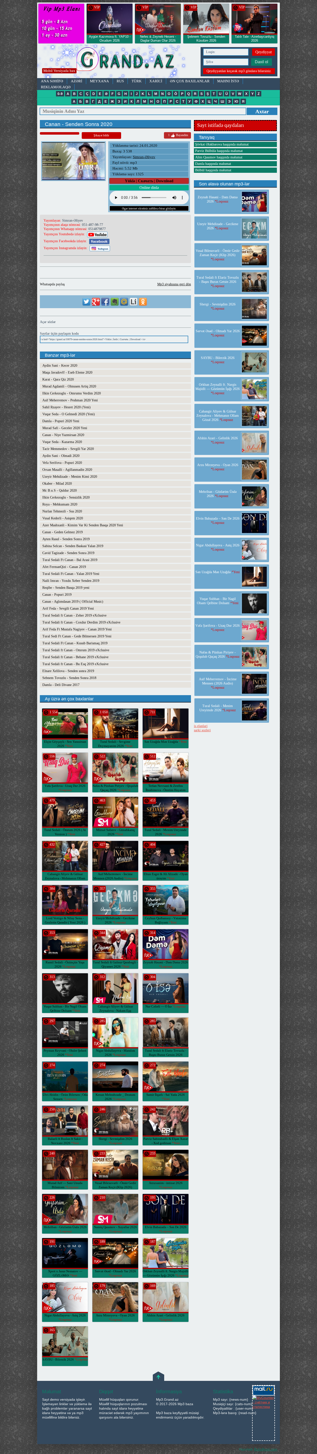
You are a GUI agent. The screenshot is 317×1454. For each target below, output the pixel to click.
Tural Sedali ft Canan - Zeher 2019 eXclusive (74, 615)
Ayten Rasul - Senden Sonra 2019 (66, 539)
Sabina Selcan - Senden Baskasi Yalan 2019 (72, 546)
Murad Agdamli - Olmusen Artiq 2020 (69, 386)
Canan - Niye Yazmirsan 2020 (63, 435)
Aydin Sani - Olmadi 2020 (60, 456)
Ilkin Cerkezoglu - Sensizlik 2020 (66, 497)
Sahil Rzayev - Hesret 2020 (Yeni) (66, 407)
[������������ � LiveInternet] (133, 302)
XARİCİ (155, 81)
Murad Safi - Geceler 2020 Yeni (64, 428)
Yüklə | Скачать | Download (149, 181)
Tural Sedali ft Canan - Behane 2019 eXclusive (75, 657)
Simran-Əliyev (144, 157)
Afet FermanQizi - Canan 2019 (64, 567)
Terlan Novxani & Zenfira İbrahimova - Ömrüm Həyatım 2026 (165, 790)
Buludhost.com (265, 1449)
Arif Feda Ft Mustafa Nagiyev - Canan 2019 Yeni (77, 629)
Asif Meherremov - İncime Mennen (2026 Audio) (218, 683)
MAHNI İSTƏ (228, 81)
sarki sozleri (202, 730)
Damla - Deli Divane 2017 (60, 685)
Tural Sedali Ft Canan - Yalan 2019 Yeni (70, 574)
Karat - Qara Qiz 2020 (58, 379)
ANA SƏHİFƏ (52, 81)
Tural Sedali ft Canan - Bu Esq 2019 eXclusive (75, 664)
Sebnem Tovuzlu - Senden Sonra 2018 (69, 678)
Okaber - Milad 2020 (57, 483)
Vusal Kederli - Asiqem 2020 (62, 518)
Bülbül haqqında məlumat (213, 170)
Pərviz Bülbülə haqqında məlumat (219, 151)
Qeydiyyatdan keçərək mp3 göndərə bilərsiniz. (239, 71)
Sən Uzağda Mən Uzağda (165, 741)
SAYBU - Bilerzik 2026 (65, 1359)
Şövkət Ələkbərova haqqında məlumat (222, 144)
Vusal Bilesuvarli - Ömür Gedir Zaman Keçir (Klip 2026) (115, 1187)
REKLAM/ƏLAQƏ (56, 87)
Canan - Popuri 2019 (57, 594)
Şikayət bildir (101, 135)
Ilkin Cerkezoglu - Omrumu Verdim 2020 (71, 393)
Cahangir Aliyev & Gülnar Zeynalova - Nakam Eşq (115, 1011)
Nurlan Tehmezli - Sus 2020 (62, 511)
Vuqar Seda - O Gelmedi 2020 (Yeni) (68, 414)
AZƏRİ (76, 81)
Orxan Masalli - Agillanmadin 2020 (67, 470)
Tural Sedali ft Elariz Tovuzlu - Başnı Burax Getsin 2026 (165, 1055)
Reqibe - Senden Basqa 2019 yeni (65, 588)
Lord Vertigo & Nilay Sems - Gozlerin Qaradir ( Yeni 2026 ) (65, 922)
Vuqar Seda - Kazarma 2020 (62, 442)
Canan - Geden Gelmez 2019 (62, 532)
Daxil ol (261, 62)
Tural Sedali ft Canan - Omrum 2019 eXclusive (75, 650)
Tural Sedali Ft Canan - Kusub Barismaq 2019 (74, 643)
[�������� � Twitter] (86, 302)
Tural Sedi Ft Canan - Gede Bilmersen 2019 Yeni (76, 636)
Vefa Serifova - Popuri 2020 (62, 463)
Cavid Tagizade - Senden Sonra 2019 (68, 553)
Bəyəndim (178, 135)
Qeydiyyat (263, 52)
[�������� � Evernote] (115, 302)
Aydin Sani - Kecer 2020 (59, 365)
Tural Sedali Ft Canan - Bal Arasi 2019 (69, 560)
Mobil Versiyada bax (59, 71)
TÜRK (137, 81)
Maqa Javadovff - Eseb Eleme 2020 (67, 372)
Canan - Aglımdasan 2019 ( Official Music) (72, 601)
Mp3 (117, 61)
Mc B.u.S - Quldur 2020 (59, 490)
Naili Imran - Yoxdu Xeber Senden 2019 (70, 581)
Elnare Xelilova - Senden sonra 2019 (68, 671)
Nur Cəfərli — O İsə (165, 1006)
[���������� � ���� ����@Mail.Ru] (124, 302)
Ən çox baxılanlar (190, 81)
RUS (120, 81)
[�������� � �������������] (143, 302)
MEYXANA (99, 81)
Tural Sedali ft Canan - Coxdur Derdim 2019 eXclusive (81, 622)
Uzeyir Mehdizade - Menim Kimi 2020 (69, 476)
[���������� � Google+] (96, 302)
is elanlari (201, 726)
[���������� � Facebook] (105, 302)
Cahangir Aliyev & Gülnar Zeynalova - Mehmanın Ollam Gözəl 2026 (65, 878)
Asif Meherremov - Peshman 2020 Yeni (70, 400)
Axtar (262, 111)
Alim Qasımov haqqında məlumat (218, 157)
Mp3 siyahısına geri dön (174, 284)
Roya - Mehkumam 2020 (59, 504)
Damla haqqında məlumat (213, 164)
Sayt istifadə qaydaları (220, 125)
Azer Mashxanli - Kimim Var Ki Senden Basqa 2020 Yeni (82, 525)
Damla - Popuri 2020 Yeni (60, 421)
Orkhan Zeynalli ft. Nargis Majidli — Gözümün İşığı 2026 (217, 389)
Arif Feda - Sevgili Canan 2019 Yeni (68, 608)
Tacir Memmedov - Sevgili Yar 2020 (68, 449)
